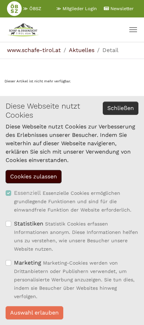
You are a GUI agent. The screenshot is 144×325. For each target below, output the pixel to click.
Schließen (120, 108)
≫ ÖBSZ (31, 8)
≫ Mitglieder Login (76, 8)
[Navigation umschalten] (133, 30)
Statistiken (28, 223)
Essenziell (27, 193)
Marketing (27, 262)
